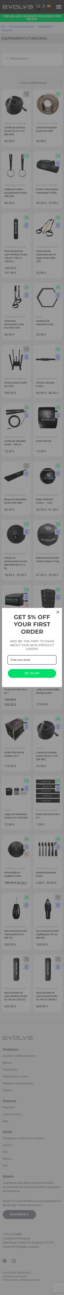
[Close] (58, 612)
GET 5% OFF (32, 673)
